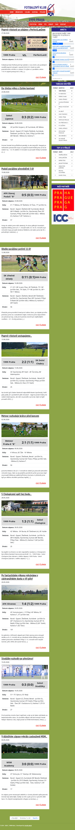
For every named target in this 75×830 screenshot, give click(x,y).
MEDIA (40, 24)
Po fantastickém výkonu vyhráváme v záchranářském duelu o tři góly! (19, 576)
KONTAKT (63, 24)
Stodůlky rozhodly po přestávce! (17, 658)
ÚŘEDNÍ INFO (19, 12)
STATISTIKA (32, 24)
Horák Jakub (28, 825)
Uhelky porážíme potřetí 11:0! (16, 249)
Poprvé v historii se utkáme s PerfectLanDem (23, 29)
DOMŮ (11, 12)
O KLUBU (27, 12)
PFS (45, 24)
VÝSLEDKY (43, 12)
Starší (35, 818)
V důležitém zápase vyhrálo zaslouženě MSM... (24, 736)
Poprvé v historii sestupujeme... (16, 336)
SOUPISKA (35, 12)
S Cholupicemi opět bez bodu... (16, 494)
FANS (56, 24)
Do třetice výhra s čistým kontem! (18, 88)
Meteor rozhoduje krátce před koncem (20, 416)
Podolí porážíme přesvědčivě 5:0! (17, 168)
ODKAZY (50, 24)
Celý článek (41, 77)
